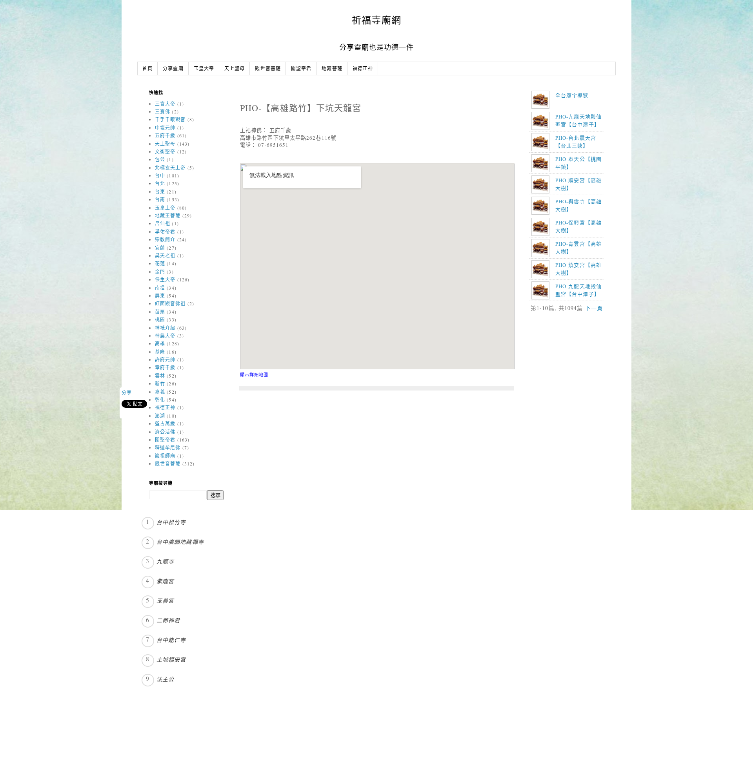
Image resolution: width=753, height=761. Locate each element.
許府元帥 (165, 359)
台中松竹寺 (171, 522)
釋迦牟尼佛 (168, 447)
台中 (160, 175)
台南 (160, 199)
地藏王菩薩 (168, 215)
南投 (160, 288)
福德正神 (363, 68)
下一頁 (594, 308)
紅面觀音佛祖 (170, 303)
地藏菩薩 (332, 68)
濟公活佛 (165, 432)
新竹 (160, 383)
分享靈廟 (173, 68)
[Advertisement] (580, 374)
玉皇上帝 (165, 207)
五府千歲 (165, 135)
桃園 (160, 319)
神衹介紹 (165, 328)
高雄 (160, 343)
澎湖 (160, 415)
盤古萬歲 (165, 423)
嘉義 (160, 392)
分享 (127, 392)
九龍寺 (165, 561)
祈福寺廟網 (376, 20)
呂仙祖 (162, 223)
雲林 (160, 375)
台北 (160, 183)
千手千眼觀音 (170, 119)
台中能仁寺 (171, 640)
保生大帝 (165, 279)
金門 (160, 271)
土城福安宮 (171, 659)
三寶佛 (162, 111)
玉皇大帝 (204, 68)
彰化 (160, 399)
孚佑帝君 (165, 231)
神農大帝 (165, 335)
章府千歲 (165, 367)
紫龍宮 (165, 581)
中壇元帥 (165, 127)
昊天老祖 (165, 255)
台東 (160, 191)
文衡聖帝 (165, 151)
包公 (160, 159)
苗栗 (160, 311)
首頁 (147, 68)
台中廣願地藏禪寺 (180, 542)
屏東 (160, 295)
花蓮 (160, 263)
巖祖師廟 (165, 456)
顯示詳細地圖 (254, 375)
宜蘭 (160, 248)
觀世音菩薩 (268, 68)
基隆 (160, 352)
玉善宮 (165, 600)
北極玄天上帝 (170, 167)
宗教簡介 (165, 239)
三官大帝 (165, 103)
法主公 (165, 679)
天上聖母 (234, 68)
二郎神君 (168, 620)
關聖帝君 (301, 68)
